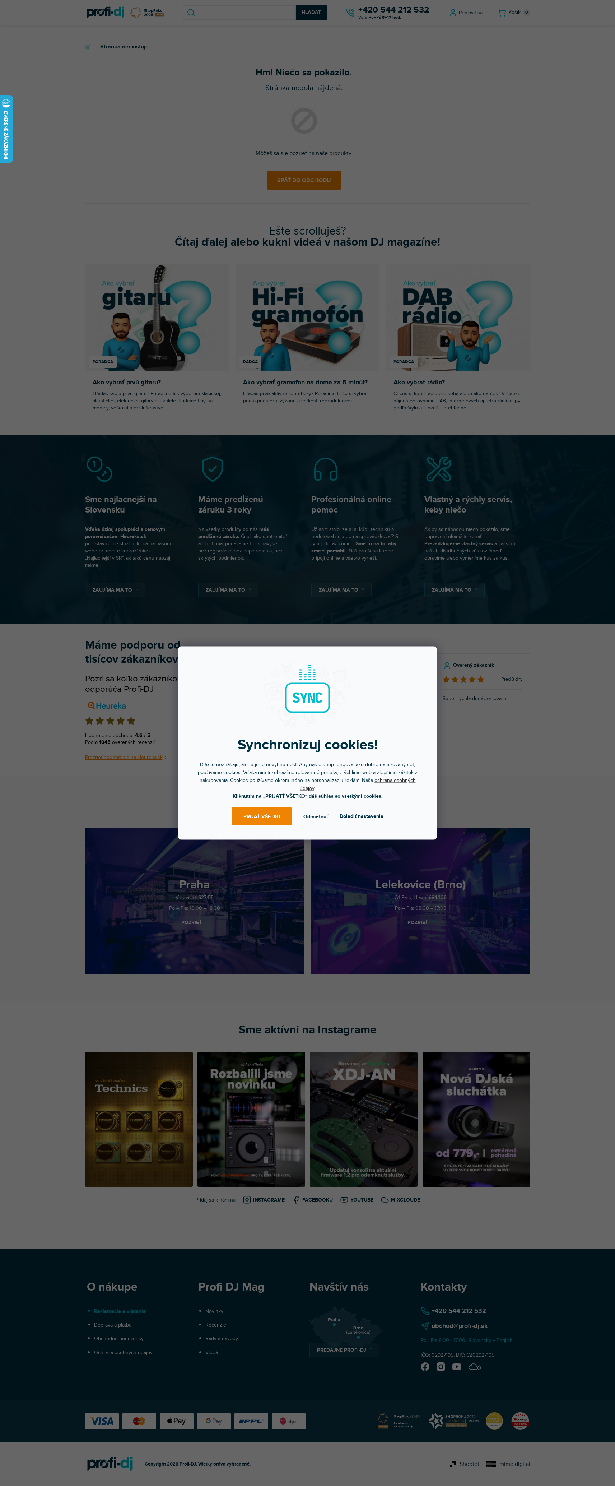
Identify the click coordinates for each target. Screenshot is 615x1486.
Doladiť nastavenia (361, 816)
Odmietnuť (315, 816)
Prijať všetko (261, 816)
